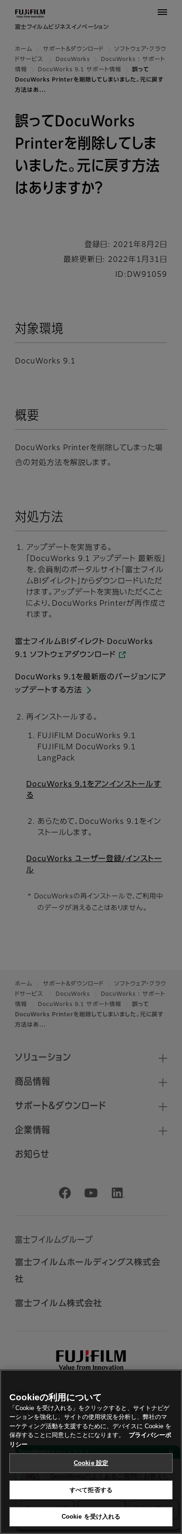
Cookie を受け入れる (91, 1516)
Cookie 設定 (91, 1462)
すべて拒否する (91, 1489)
